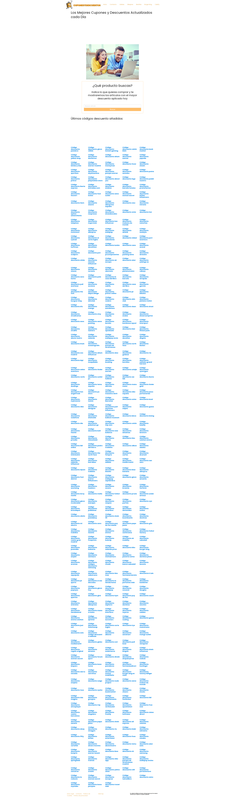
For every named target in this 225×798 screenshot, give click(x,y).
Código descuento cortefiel (75, 744)
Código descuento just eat (77, 625)
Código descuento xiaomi (92, 203)
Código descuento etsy (94, 313)
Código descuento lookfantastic (110, 697)
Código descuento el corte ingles (93, 238)
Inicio (105, 4)
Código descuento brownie (126, 486)
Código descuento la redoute (76, 777)
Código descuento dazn (129, 306)
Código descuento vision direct (147, 712)
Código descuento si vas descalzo (95, 581)
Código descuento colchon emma (146, 438)
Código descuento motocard (75, 230)
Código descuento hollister (109, 377)
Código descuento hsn (146, 211)
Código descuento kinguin (126, 649)
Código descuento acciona (92, 284)
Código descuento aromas (75, 562)
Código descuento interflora (109, 610)
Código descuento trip (94, 704)
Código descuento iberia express (78, 186)
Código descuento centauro (92, 555)
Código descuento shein (112, 721)
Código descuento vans (129, 244)
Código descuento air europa (111, 260)
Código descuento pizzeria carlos (128, 555)
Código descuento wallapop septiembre (110, 478)
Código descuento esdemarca (110, 649)
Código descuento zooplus (75, 681)
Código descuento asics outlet (112, 194)
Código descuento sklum (112, 156)
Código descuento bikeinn (144, 292)
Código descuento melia (95, 493)
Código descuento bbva (129, 415)
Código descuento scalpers (75, 253)
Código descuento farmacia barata (129, 573)
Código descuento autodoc (126, 171)
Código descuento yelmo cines (112, 770)
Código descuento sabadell (144, 538)
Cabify (157, 4)
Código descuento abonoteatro (110, 744)
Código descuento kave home (95, 664)
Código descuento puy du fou (128, 595)
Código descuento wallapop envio (111, 336)
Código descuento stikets (109, 438)
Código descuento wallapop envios (146, 759)
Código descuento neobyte (144, 230)
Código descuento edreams (144, 729)
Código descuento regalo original (77, 649)
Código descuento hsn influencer (111, 221)
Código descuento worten (109, 369)
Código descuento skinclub (92, 299)
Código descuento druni (146, 306)
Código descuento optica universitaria (76, 213)
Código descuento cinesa (75, 269)
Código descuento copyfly (109, 314)
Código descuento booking (109, 360)
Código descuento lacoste (144, 562)
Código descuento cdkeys (144, 269)
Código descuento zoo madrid (77, 353)
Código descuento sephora (109, 603)
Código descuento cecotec (144, 603)
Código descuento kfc (77, 306)
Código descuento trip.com (109, 423)
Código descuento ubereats (109, 269)
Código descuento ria (145, 352)
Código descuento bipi (77, 359)
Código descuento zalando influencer (75, 461)
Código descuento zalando (92, 336)
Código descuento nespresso (92, 212)
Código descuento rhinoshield (92, 438)
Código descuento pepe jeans (129, 523)
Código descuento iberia (147, 376)
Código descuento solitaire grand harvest (146, 361)
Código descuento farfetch (144, 486)
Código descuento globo (95, 641)
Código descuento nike (77, 406)
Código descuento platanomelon (128, 269)
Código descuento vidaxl (129, 237)
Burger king (148, 4)
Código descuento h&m (77, 202)
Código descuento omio (129, 211)
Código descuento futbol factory (147, 531)
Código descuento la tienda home (110, 581)
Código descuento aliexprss (144, 470)
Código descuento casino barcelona (75, 713)
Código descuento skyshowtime (93, 171)
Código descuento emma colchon (77, 618)
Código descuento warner (126, 156)
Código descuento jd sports (76, 581)
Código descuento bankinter (144, 581)
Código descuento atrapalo (144, 277)
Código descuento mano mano (129, 384)
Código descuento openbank (109, 329)
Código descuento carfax (126, 453)
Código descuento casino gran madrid (76, 539)
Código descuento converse (75, 770)
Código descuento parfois (126, 501)
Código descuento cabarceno (92, 573)
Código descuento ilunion (144, 344)
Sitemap (101, 794)
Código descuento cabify (109, 284)
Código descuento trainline (75, 531)
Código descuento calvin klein (129, 149)
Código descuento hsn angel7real (77, 392)
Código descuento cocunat (126, 588)
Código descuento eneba (126, 314)
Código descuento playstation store (95, 179)
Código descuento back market (146, 149)
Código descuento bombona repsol (129, 321)
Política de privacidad (81, 796)
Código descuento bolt (94, 430)
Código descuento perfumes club (128, 581)
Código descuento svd (111, 641)
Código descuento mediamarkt (76, 642)
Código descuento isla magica (77, 697)
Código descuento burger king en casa (128, 672)
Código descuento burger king (144, 547)
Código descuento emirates (75, 603)
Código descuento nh (128, 750)
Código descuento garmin (144, 284)
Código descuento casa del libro (129, 284)
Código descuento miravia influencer (92, 261)
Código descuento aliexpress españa (109, 203)
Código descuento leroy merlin (77, 494)
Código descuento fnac (129, 736)
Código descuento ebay (77, 728)
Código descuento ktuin (77, 343)
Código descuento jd (127, 291)
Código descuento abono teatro (76, 336)
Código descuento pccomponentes (112, 253)
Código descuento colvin (129, 422)
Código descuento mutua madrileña (109, 672)
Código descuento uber (129, 259)
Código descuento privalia (75, 438)
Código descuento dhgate (144, 336)
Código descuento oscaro (109, 486)
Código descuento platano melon (146, 299)
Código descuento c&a (128, 202)
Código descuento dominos (126, 603)
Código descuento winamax (126, 431)
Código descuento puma (147, 171)
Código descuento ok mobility (128, 538)
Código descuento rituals (109, 562)
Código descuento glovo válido (95, 149)
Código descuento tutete (92, 399)
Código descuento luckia (112, 244)
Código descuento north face (129, 344)
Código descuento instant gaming (111, 149)
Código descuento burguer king (76, 299)
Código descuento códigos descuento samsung (92, 564)
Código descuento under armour (147, 494)
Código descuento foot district (77, 477)
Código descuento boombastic (127, 516)
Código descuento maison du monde (144, 681)
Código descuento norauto (92, 269)
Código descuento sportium (75, 171)
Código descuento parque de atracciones (110, 344)
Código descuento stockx (144, 690)
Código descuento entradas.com (94, 186)
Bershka (138, 4)
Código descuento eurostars (109, 618)
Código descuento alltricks (109, 384)
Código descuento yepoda (144, 156)
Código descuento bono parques (95, 784)
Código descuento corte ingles (112, 625)
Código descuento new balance (111, 431)
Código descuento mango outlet (145, 633)
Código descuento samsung (144, 751)
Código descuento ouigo (95, 680)
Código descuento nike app (111, 759)
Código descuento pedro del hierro (95, 445)
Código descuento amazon (92, 649)
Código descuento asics (146, 776)
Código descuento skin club (128, 299)
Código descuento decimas (144, 516)
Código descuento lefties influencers (144, 194)
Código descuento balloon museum (112, 416)
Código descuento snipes (126, 407)
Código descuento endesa (109, 186)
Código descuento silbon (129, 445)
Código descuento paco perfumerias (146, 392)
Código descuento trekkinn (92, 470)
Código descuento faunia (75, 431)
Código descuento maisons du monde (127, 222)
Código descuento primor (75, 179)
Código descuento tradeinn (109, 445)
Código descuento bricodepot (75, 508)
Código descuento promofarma (145, 186)
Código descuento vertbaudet (110, 705)
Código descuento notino (144, 508)
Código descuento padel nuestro (147, 179)
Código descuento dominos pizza (146, 555)
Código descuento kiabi (129, 728)
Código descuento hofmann (126, 712)
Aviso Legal (70, 794)
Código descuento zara (94, 523)
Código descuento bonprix (75, 751)
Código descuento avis (77, 632)
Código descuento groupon (92, 697)
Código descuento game (147, 617)
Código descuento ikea (111, 750)
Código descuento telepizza (75, 221)
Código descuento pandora (75, 149)
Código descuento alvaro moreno (94, 744)
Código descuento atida (78, 259)
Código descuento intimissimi (75, 453)
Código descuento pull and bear (77, 284)
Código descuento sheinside (92, 416)
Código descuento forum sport (95, 657)
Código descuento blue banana (128, 470)
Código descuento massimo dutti (111, 392)
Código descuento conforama (127, 531)
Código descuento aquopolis (75, 573)
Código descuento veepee (109, 501)
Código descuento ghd (94, 595)
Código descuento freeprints (92, 538)
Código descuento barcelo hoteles (129, 186)
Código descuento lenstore (144, 431)
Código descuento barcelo (126, 277)
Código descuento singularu (92, 712)
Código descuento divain (112, 656)
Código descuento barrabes (92, 460)
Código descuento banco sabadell (129, 562)
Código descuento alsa (111, 352)
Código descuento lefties (92, 736)
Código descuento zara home (77, 277)
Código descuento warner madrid (94, 164)
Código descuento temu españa (95, 384)
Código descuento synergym (144, 369)
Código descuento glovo (129, 476)
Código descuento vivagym (92, 729)
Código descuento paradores (109, 664)
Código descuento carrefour (92, 672)
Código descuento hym (111, 595)
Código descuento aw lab (128, 377)
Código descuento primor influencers (92, 478)
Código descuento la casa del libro (110, 277)
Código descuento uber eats (146, 744)
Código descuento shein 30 (112, 516)
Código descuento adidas (109, 460)
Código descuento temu (129, 743)
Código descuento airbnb (126, 230)
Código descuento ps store (93, 392)
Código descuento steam (144, 164)
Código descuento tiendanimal (76, 610)
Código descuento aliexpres (92, 230)
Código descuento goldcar (126, 353)
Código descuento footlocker (126, 697)
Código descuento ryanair (75, 238)
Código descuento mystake (75, 784)
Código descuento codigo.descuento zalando (95, 633)
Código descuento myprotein (92, 221)
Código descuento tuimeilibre (127, 777)
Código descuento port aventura (146, 238)
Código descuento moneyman (110, 164)
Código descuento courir (147, 595)
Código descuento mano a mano (95, 610)
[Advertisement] (112, 32)
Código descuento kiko (128, 547)
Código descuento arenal (144, 245)
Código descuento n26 (128, 769)
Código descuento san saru (146, 460)
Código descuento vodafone (75, 416)
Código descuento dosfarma (92, 156)
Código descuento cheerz (126, 690)
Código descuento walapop (109, 230)
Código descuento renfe (78, 376)
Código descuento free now (146, 705)
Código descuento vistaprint (144, 642)
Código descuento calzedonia (110, 238)
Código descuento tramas (92, 759)
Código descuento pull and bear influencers (111, 407)
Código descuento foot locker (94, 194)
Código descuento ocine (129, 398)
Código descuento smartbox (109, 508)
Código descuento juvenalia (75, 547)
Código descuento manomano (144, 625)
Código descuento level (146, 398)
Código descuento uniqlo (129, 369)
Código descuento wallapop (109, 588)
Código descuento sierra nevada (78, 672)
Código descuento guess (147, 406)
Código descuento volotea (144, 721)
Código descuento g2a (146, 523)
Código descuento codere (109, 299)
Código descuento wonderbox (110, 306)
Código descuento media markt (127, 460)
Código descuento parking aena (128, 253)
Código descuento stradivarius (76, 314)
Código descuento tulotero (92, 329)
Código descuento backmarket (110, 690)
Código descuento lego (128, 178)
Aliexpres (130, 4)
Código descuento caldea (144, 610)
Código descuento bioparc (75, 664)
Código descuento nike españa (128, 392)
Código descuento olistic (78, 515)
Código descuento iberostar (109, 399)
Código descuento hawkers (92, 486)
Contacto (113, 4)
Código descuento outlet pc (95, 377)
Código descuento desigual (92, 407)
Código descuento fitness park (145, 329)
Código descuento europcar (109, 777)
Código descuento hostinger (144, 664)
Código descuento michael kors (110, 555)
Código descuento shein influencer (146, 649)
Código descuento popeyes (75, 588)
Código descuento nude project (112, 681)
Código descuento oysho (95, 689)
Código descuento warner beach (94, 751)
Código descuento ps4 (94, 252)
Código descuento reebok (144, 657)
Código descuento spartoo (75, 595)
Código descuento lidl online (77, 445)
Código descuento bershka (126, 360)
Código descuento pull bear (128, 642)
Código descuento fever (129, 163)
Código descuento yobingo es (144, 260)
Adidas (122, 4)
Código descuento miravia (144, 203)
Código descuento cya (146, 500)
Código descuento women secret (77, 657)
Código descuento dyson (78, 469)
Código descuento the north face (94, 453)
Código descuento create (92, 770)
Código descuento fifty (77, 736)
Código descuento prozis (129, 493)
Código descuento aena (129, 680)
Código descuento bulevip (109, 538)
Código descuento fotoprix (109, 453)
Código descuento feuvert (75, 194)
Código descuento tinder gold (147, 384)
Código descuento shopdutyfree (128, 657)
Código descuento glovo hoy (95, 588)
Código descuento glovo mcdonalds (78, 501)
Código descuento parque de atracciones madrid (127, 760)
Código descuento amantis (144, 477)
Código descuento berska (109, 321)
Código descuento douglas (144, 588)
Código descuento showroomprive (146, 314)
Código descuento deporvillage (93, 292)
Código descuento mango (92, 306)
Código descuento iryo (128, 624)
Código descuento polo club (94, 277)
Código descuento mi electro (76, 523)
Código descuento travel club (112, 784)
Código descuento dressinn (144, 253)
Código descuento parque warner (111, 171)
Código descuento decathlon (92, 245)
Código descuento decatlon (126, 336)
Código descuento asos (77, 320)
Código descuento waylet (75, 555)
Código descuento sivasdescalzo (111, 212)
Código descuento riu (111, 728)
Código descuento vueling (126, 618)
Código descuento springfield (75, 759)
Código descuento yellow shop (76, 156)
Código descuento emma (109, 531)
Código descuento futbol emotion (112, 494)
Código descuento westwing (75, 486)
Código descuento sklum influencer (95, 353)
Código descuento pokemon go (93, 423)
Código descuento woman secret (94, 777)
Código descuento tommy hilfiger (146, 672)
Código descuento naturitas (144, 221)
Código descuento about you (112, 179)
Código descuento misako (144, 736)
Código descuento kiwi (128, 328)
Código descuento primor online (110, 292)
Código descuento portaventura (145, 770)
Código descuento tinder (95, 369)
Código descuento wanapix (92, 501)
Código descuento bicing (147, 415)
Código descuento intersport (144, 321)
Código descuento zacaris (75, 721)
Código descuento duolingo (75, 384)
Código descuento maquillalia (93, 360)
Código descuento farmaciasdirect (129, 664)
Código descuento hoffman (75, 245)
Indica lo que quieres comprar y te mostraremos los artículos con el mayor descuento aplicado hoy (112, 95)
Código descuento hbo (128, 437)
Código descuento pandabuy (92, 516)
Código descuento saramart (126, 633)
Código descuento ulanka (144, 445)
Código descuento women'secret (128, 194)
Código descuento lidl (145, 697)
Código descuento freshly (109, 712)
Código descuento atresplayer (76, 705)
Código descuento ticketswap (92, 625)
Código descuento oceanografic (93, 344)
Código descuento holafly (144, 423)
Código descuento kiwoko (109, 470)
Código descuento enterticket (110, 736)
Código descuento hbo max (111, 573)
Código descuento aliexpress (92, 603)
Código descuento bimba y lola (76, 164)
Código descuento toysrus (126, 610)
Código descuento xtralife (75, 329)
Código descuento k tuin (146, 572)
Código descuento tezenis (92, 531)
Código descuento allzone (109, 633)
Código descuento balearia (92, 547)
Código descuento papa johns (95, 721)
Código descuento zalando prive (111, 547)
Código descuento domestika (126, 508)
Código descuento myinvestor (75, 399)
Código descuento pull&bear (92, 508)
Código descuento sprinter (92, 618)
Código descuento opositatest (127, 705)
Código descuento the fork (77, 292)
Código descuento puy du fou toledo (111, 523)
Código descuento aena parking (95, 321)
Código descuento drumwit (144, 453)
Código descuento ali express (128, 721)
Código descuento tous (77, 689)
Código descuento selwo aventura (78, 369)
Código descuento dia (77, 422)
